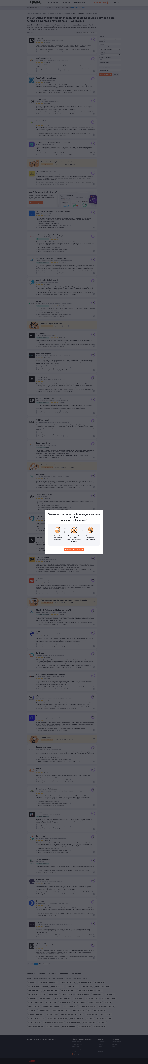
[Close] (101, 512)
